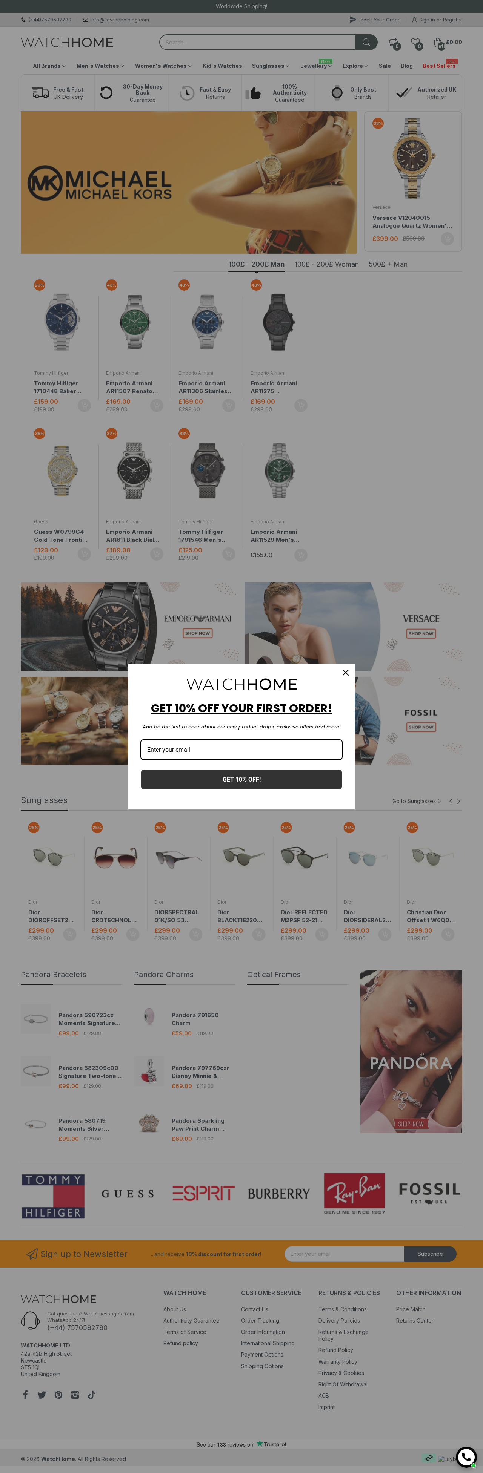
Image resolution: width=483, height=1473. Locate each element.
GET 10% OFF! (242, 779)
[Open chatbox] (466, 1457)
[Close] (346, 673)
